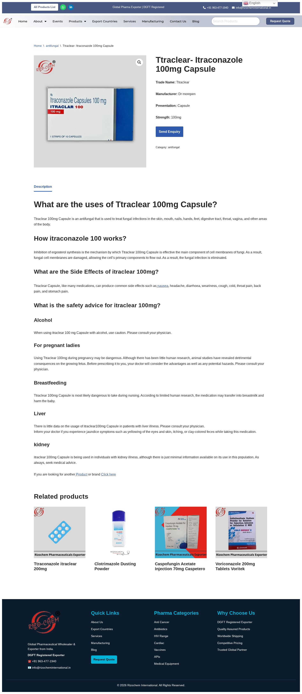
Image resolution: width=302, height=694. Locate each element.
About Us (97, 622)
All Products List (44, 7)
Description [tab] (43, 186)
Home (22, 21)
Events (58, 21)
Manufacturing (153, 21)
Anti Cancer (161, 622)
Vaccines (160, 649)
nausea (162, 286)
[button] (40, 21)
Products (75, 21)
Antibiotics (160, 629)
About (38, 21)
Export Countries (104, 21)
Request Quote (104, 659)
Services (129, 21)
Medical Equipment (166, 663)
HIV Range (161, 636)
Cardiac (159, 643)
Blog (195, 21)
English (254, 3)
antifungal (52, 45)
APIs (157, 656)
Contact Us (178, 21)
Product (81, 474)
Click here (108, 474)
